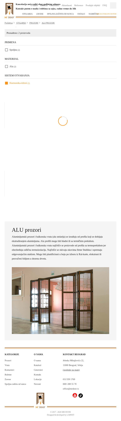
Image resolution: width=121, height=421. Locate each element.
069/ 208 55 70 (69, 384)
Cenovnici (38, 370)
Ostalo (81, 14)
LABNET (70, 415)
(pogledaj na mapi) (71, 370)
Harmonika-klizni (19, 83)
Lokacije (38, 379)
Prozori (8, 360)
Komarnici (9, 370)
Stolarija (27, 14)
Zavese (39, 14)
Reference (78, 5)
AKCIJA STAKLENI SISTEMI (106, 14)
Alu (12, 66)
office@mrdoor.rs (71, 389)
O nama (37, 360)
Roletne (8, 374)
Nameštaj (94, 14)
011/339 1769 (69, 379)
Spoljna (14, 49)
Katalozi (37, 365)
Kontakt (37, 374)
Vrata (7, 365)
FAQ (105, 5)
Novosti (37, 384)
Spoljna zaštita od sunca (60, 14)
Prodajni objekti (93, 5)
